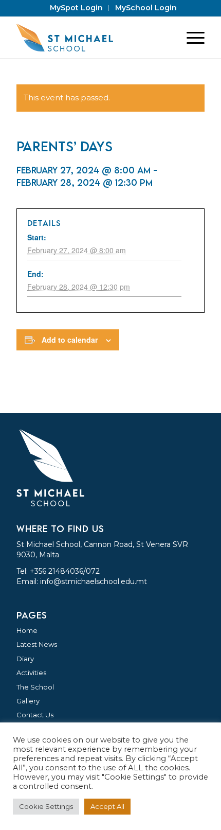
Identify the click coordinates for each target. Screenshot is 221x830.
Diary (25, 659)
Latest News (36, 644)
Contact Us (34, 715)
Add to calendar (70, 339)
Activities (31, 672)
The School (35, 687)
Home (27, 630)
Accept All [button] (107, 806)
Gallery (28, 701)
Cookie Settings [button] (46, 806)
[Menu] (190, 37)
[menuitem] (76, 8)
